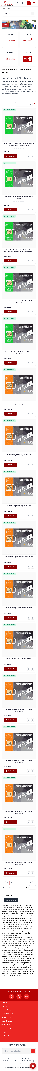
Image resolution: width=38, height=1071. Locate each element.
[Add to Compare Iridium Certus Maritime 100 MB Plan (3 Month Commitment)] (32, 720)
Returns (11, 1039)
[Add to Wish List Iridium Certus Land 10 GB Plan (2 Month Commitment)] (28, 515)
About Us (4, 1006)
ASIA (16, 1058)
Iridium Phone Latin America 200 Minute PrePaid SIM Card (19, 301)
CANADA (6, 1061)
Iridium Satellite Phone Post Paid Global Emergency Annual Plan (19, 659)
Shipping (4, 1039)
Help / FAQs (5, 1035)
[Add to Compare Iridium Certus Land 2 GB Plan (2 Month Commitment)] (32, 413)
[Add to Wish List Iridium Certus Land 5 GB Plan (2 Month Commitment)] (28, 464)
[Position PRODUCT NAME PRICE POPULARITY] (23, 104)
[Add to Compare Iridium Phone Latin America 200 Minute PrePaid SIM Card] (32, 311)
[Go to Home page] (7, 3)
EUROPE (15, 1061)
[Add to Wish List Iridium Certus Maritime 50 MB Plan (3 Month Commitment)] (28, 618)
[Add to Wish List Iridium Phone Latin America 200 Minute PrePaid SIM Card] (28, 311)
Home (3, 8)
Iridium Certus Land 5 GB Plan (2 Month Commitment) (19, 455)
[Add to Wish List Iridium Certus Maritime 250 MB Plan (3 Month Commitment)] (28, 771)
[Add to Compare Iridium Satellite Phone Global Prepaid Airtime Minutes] (32, 209)
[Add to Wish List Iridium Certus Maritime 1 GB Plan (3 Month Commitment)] (28, 822)
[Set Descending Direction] (35, 104)
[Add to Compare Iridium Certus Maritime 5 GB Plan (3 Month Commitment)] (32, 873)
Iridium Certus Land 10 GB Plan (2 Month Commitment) (19, 506)
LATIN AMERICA (26, 1061)
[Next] (30, 883)
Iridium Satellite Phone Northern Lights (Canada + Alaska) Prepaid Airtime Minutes (19, 144)
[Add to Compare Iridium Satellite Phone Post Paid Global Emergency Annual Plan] (32, 669)
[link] (7, 883)
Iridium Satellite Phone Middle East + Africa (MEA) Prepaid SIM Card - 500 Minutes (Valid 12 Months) (19, 251)
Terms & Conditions (7, 1013)
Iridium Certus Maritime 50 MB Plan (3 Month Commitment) (19, 608)
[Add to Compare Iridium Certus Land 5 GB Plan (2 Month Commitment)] (32, 464)
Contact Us (5, 1032)
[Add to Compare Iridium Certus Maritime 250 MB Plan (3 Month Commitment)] (32, 771)
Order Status (5, 1024)
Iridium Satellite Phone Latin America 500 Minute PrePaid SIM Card (19, 352)
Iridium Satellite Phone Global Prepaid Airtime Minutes (19, 197)
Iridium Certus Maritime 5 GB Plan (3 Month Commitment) (19, 863)
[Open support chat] (33, 1066)
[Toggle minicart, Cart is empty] (29, 3)
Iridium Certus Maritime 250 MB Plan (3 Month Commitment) (19, 761)
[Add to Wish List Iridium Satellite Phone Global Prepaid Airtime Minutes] (28, 209)
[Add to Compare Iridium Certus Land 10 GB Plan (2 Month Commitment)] (32, 515)
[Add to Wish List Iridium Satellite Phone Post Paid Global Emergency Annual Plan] (28, 669)
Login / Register (6, 1021)
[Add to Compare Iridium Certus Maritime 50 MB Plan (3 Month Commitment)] (32, 618)
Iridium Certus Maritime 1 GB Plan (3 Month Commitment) (19, 812)
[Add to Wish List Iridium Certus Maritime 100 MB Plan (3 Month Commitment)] (28, 720)
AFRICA (9, 1058)
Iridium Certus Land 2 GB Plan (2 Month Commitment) (19, 404)
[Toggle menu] (33, 3)
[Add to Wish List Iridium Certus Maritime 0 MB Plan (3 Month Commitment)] (28, 567)
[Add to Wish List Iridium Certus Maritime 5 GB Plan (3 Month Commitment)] (28, 873)
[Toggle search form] (18, 3)
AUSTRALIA (25, 1058)
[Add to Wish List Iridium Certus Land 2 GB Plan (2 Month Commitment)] (28, 413)
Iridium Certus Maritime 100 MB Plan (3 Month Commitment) (19, 710)
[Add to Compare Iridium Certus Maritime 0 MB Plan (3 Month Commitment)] (32, 567)
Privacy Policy (6, 1010)
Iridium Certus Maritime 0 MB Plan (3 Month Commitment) (19, 557)
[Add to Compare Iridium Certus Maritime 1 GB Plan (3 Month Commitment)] (32, 822)
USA (19, 1063)
